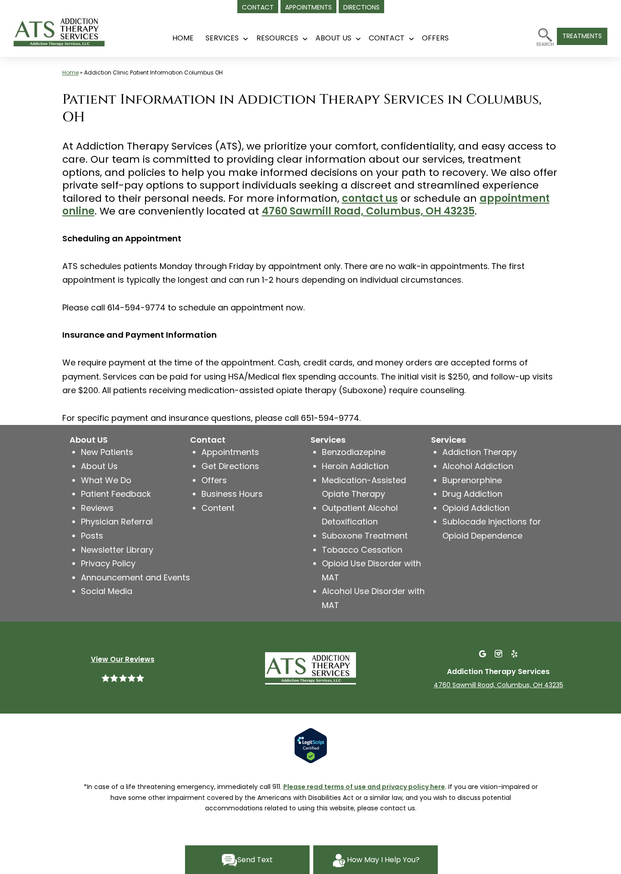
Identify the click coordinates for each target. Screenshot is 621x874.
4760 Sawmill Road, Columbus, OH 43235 (368, 211)
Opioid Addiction (476, 508)
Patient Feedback (116, 493)
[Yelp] (514, 653)
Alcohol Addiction (477, 466)
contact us (370, 198)
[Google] (482, 653)
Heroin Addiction (355, 466)
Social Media (106, 591)
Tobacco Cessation (362, 549)
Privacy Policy (108, 563)
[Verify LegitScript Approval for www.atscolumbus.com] (310, 744)
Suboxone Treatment (365, 535)
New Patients (107, 452)
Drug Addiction (472, 493)
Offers (214, 480)
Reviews (97, 508)
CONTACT (387, 38)
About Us (333, 38)
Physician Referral (117, 521)
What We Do (106, 480)
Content (218, 508)
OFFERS (435, 38)
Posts (92, 535)
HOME (183, 38)
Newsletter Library (117, 549)
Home (70, 72)
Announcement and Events (135, 577)
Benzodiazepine (354, 452)
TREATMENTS (582, 35)
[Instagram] (498, 653)
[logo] (70, 28)
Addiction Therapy (479, 452)
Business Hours (232, 493)
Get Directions (230, 466)
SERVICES (222, 38)
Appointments (230, 452)
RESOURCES (277, 38)
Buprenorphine (472, 480)
